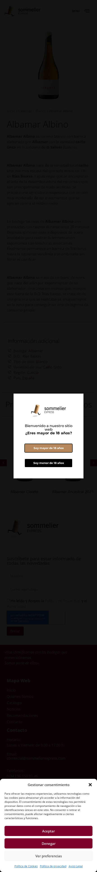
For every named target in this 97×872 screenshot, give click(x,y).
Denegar (48, 843)
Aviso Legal (76, 866)
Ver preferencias (48, 856)
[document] (48, 436)
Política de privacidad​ (53, 866)
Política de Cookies (26, 866)
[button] (90, 784)
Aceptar (48, 831)
